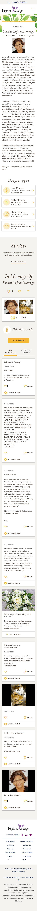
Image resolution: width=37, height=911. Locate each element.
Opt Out (25, 893)
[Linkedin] (26, 835)
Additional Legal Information (14, 896)
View (23, 317)
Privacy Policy (25, 887)
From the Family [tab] (26, 351)
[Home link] (12, 9)
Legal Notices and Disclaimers (15, 884)
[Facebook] (22, 835)
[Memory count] (9, 291)
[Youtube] (30, 835)
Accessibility (7, 890)
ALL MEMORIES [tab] (10, 351)
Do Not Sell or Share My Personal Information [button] (18, 877)
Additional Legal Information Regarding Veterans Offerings (19, 898)
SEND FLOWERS (14, 634)
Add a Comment (14, 393)
